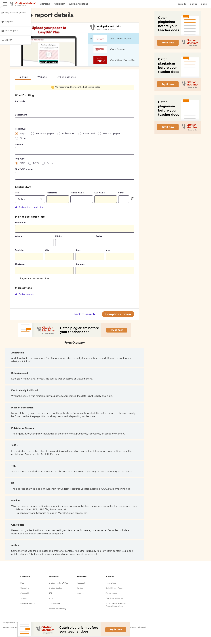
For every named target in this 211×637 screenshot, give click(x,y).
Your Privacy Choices (114, 583)
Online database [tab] (66, 77)
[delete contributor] (132, 198)
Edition (58, 236)
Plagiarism (59, 4)
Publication (68, 133)
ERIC (22, 163)
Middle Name (77, 193)
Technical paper (45, 133)
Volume (18, 236)
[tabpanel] (74, 191)
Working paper (111, 133)
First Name (51, 193)
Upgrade (9, 22)
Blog (22, 568)
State (78, 250)
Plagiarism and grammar (16, 13)
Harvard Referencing (57, 593)
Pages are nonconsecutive (34, 278)
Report (24, 133)
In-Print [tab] (23, 77)
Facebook (81, 568)
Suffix (121, 193)
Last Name (99, 193)
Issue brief (89, 133)
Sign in (204, 4)
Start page (20, 264)
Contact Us (24, 578)
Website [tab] (42, 77)
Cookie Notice (111, 578)
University (20, 101)
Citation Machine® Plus (58, 568)
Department (21, 115)
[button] (30, 199)
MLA (51, 583)
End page (80, 264)
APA (50, 578)
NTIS (36, 163)
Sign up (193, 4)
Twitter (80, 573)
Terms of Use (111, 568)
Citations (45, 4)
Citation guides (12, 31)
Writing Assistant (78, 4)
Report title (20, 222)
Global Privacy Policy (114, 573)
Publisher (19, 250)
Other (23, 138)
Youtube (80, 578)
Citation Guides (55, 573)
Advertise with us (27, 588)
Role (17, 193)
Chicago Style (54, 588)
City (47, 250)
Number (19, 145)
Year (108, 250)
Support (8, 40)
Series (99, 236)
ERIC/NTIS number (24, 169)
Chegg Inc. (24, 573)
